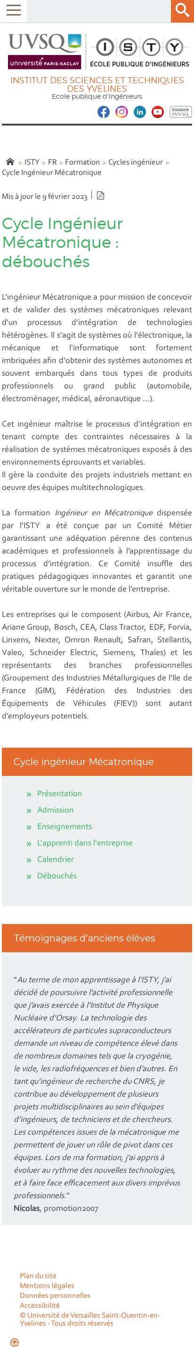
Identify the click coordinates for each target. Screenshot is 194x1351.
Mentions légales (47, 1286)
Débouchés (57, 876)
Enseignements (64, 827)
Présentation (59, 794)
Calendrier (55, 860)
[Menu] (13, 11)
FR (52, 162)
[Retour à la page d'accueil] (97, 51)
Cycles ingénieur (135, 162)
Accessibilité (40, 1306)
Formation (82, 162)
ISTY (32, 162)
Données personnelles (55, 1296)
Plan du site (38, 1276)
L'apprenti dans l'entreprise (85, 843)
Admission (55, 810)
